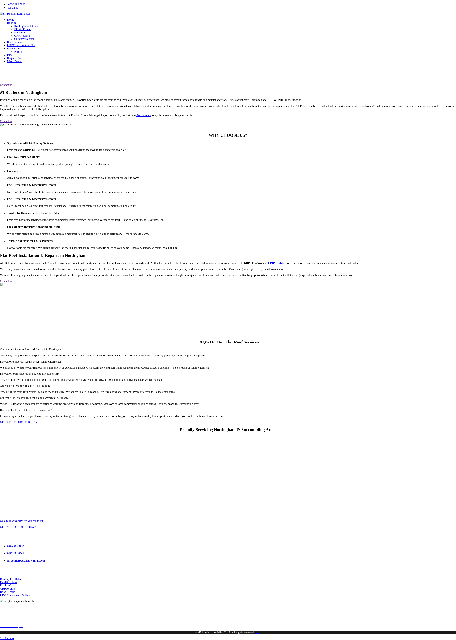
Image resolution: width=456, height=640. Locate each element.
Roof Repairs (7, 591)
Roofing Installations (11, 579)
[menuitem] (231, 4)
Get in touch (143, 115)
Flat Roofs (6, 585)
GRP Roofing (7, 588)
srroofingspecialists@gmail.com (26, 560)
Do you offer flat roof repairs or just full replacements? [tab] (30, 361)
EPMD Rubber (8, 582)
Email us (13, 7)
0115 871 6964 (15, 553)
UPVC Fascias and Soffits (15, 595)
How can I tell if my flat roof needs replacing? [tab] (26, 409)
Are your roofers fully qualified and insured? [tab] (25, 385)
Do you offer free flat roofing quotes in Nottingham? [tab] (29, 373)
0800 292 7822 (16, 4)
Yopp (258, 632)
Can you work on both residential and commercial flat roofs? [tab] (34, 397)
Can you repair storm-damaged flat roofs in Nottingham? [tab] (32, 349)
